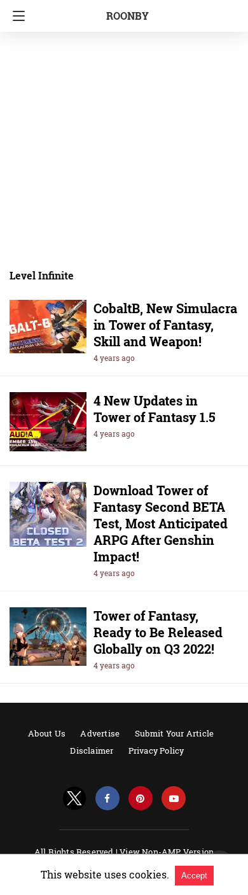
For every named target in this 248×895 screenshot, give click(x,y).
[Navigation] (15, 16)
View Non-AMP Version (167, 851)
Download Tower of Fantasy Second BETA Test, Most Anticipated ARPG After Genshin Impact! (160, 523)
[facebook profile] (107, 798)
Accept (194, 875)
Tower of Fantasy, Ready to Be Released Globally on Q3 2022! (158, 632)
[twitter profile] (74, 798)
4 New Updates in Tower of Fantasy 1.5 (154, 408)
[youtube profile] (174, 798)
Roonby (127, 15)
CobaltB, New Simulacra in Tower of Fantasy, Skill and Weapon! (165, 324)
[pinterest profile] (140, 798)
